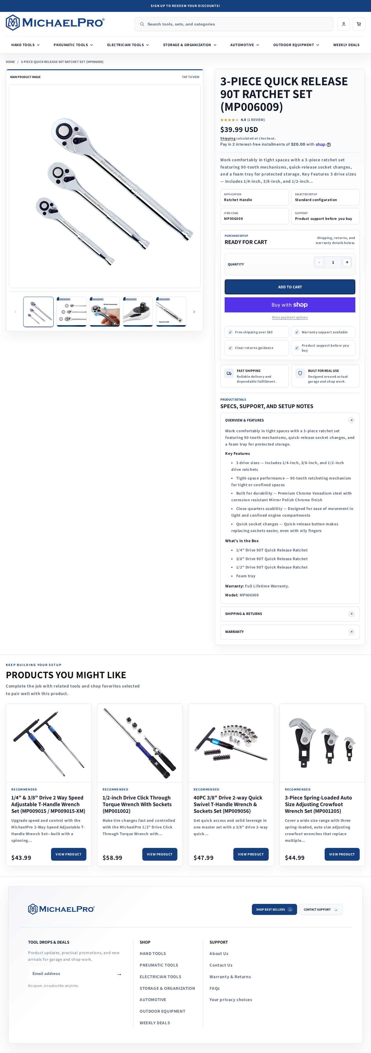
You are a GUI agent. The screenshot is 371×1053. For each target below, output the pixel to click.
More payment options (290, 317)
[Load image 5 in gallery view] (171, 312)
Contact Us (221, 965)
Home (10, 61)
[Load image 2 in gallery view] (72, 312)
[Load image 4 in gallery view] (138, 312)
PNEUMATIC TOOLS (159, 965)
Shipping (227, 138)
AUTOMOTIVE (153, 999)
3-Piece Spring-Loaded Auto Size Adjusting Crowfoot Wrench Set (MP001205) (318, 804)
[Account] (343, 24)
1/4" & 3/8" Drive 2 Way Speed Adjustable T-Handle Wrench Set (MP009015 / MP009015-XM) (48, 804)
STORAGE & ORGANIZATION (167, 988)
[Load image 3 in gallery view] (105, 312)
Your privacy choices (231, 999)
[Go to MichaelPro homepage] (68, 23)
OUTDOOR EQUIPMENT (162, 1011)
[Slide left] (15, 311)
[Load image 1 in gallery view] (38, 312)
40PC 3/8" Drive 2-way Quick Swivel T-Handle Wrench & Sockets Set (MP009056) (228, 804)
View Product (68, 854)
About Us (219, 953)
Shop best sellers (270, 909)
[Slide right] (194, 311)
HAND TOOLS (153, 953)
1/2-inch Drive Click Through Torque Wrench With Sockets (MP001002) (137, 804)
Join (119, 973)
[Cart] (358, 24)
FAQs (215, 988)
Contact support (317, 909)
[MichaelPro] (136, 909)
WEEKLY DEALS (155, 1022)
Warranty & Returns (230, 976)
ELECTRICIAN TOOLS (160, 976)
